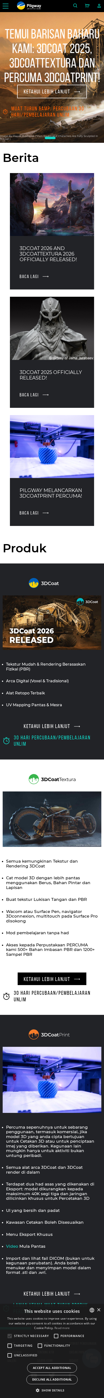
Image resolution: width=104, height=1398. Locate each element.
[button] (51, 1390)
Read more (62, 1328)
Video (12, 1246)
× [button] (98, 1310)
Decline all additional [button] (52, 1379)
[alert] (52, 1351)
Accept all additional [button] (52, 1368)
